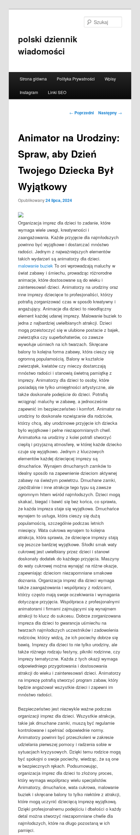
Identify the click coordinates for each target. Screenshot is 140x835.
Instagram (29, 92)
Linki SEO (57, 92)
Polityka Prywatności (76, 79)
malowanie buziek (35, 265)
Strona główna (33, 79)
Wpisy (110, 79)
